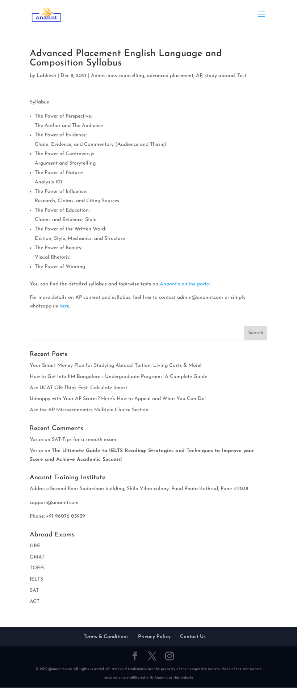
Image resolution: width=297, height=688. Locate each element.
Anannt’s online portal (185, 284)
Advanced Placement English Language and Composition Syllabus (126, 58)
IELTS (36, 579)
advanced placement (170, 75)
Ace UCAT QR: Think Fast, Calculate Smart (78, 388)
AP (199, 75)
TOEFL (38, 568)
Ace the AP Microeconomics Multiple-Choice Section (89, 410)
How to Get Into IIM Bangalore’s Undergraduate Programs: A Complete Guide (118, 376)
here (64, 306)
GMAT (37, 557)
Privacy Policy (154, 637)
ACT (34, 601)
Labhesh (46, 75)
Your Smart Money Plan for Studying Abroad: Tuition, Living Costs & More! (115, 365)
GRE (35, 546)
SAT (34, 590)
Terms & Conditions (106, 637)
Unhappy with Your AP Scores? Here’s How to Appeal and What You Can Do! (118, 399)
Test (241, 75)
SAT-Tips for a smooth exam (84, 439)
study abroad (220, 75)
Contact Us (193, 637)
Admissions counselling (117, 75)
